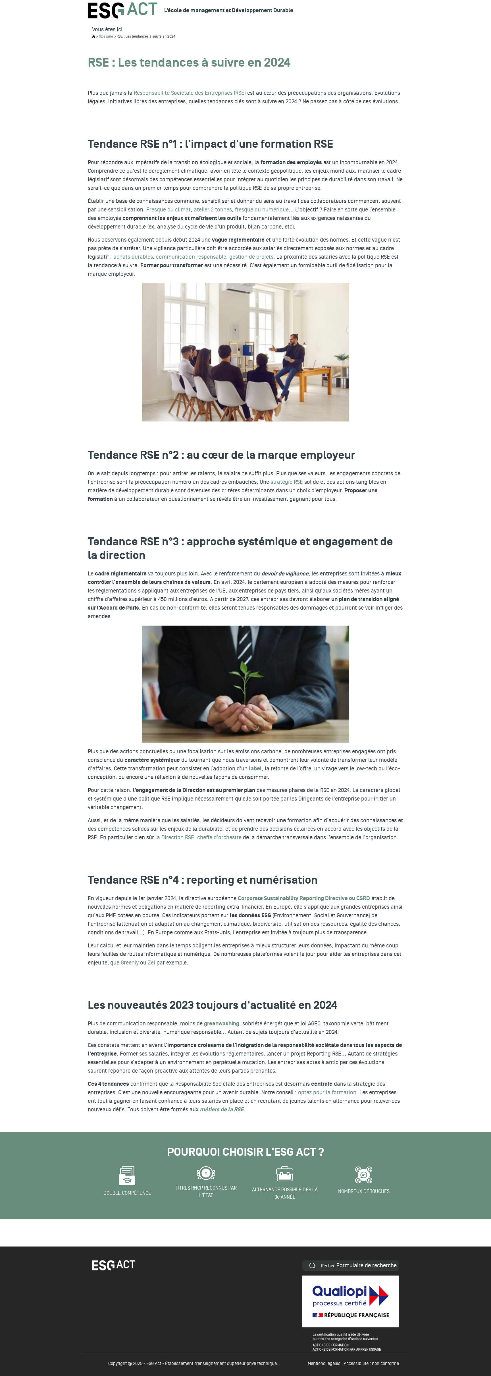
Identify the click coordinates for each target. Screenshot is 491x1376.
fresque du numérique (262, 210)
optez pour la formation (327, 1092)
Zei (151, 963)
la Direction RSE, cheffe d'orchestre (198, 837)
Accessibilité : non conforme (371, 1363)
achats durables (133, 257)
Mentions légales (324, 1363)
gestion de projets (251, 257)
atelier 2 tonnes (213, 210)
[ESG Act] (122, 10)
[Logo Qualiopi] (350, 1313)
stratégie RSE (287, 482)
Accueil (93, 36)
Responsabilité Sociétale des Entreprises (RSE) (190, 93)
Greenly (130, 963)
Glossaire (106, 36)
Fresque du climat (168, 210)
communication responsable (191, 257)
